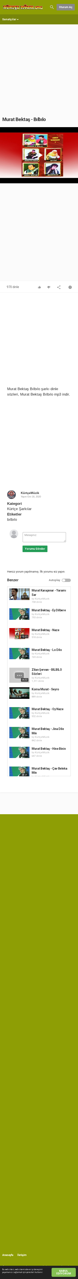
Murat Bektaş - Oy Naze (47, 709)
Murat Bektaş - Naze (45, 630)
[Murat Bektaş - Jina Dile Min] (19, 732)
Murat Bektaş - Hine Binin (49, 748)
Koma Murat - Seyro (45, 689)
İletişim (21, 1255)
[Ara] (52, 7)
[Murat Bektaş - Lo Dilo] (19, 653)
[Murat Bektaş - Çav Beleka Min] (19, 772)
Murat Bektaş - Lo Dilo (47, 650)
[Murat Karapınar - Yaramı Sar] (19, 594)
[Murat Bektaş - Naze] (19, 633)
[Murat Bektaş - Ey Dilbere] (19, 614)
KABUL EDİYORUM (63, 1272)
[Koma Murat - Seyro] (19, 693)
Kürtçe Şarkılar (19, 509)
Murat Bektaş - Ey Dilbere (49, 610)
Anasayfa (7, 1255)
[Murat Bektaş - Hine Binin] (19, 752)
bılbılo (12, 519)
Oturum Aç (65, 7)
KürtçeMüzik (30, 493)
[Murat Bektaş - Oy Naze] (19, 712)
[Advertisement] (39, 66)
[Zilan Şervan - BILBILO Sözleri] (19, 675)
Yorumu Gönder (35, 548)
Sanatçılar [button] (9, 19)
